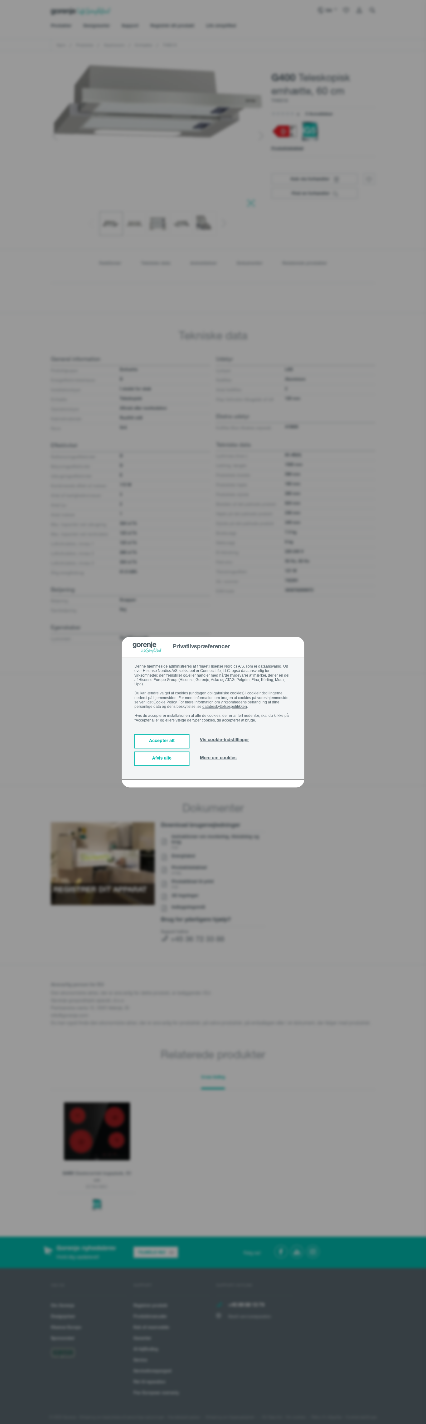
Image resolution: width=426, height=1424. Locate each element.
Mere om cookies (218, 758)
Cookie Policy (165, 702)
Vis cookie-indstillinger (224, 740)
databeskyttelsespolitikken (224, 707)
